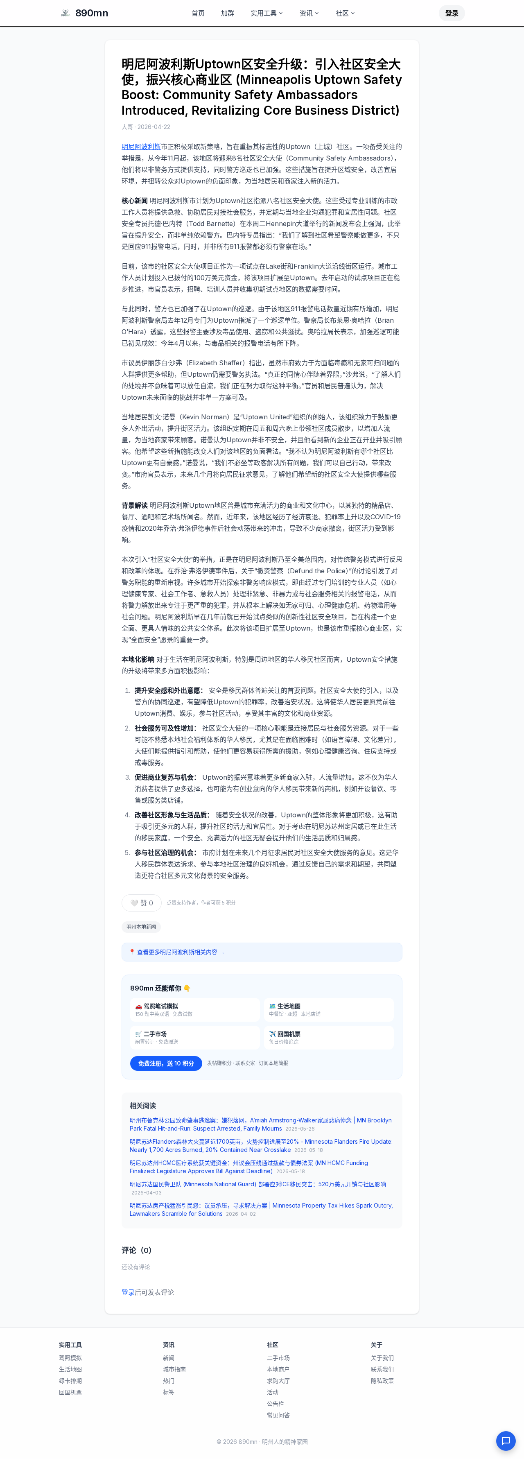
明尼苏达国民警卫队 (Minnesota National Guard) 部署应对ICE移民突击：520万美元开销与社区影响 (258, 1188)
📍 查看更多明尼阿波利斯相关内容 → (177, 951)
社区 (342, 13)
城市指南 (174, 1369)
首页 (198, 13)
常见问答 (278, 1414)
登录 (451, 13)
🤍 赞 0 (141, 903)
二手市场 (278, 1357)
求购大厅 (278, 1380)
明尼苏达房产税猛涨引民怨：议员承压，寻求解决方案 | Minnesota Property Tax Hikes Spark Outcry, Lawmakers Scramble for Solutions (261, 1209)
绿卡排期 (70, 1380)
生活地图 (70, 1369)
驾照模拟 (70, 1357)
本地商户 (278, 1369)
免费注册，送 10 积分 (166, 1063)
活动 (272, 1392)
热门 (168, 1380)
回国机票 (70, 1392)
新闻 (168, 1357)
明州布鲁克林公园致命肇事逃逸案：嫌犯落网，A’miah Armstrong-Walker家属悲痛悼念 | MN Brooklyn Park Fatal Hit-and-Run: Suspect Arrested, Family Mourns (261, 1124)
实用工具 (264, 13)
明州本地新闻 (141, 927)
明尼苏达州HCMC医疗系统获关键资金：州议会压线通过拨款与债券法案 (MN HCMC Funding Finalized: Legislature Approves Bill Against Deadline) (249, 1166)
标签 (168, 1392)
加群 (227, 13)
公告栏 (275, 1403)
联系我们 (382, 1369)
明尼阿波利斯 (141, 147)
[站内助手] (506, 1441)
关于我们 (382, 1357)
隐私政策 (382, 1380)
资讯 (306, 13)
